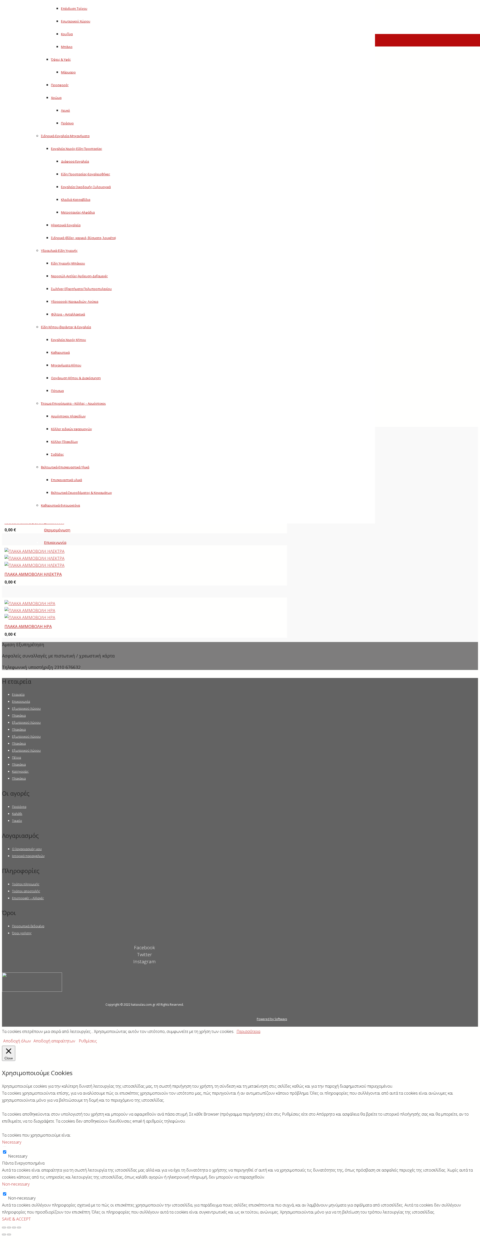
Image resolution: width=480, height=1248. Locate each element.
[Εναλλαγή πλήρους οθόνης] (14, 1227)
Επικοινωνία (21, 701)
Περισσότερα (248, 1031)
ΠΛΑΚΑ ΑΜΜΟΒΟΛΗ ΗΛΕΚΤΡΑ (33, 574)
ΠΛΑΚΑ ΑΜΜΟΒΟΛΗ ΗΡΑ (28, 626)
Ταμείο (17, 820)
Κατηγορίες (20, 771)
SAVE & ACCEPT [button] (16, 1219)
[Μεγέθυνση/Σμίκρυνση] (19, 1227)
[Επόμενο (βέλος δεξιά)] (9, 1234)
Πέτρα (16, 757)
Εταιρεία (18, 694)
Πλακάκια (19, 715)
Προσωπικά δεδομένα (28, 926)
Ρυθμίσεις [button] (88, 1041)
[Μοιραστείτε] (9, 1227)
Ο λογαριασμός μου (27, 849)
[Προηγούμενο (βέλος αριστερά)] (4, 1234)
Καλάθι (17, 813)
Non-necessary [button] (16, 1184)
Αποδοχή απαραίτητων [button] (54, 1041)
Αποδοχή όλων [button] (17, 1041)
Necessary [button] (11, 1142)
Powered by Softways (272, 1019)
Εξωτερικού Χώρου (26, 708)
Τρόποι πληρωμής (26, 884)
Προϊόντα (19, 806)
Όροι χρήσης (22, 933)
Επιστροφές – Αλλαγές (28, 898)
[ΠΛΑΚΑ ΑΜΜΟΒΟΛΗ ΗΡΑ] (29, 610)
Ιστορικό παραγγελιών (28, 856)
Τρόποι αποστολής (26, 891)
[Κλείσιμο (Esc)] (4, 1227)
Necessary (17, 1156)
